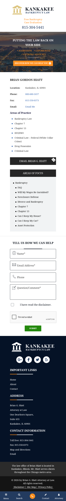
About (13, 384)
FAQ (20, 187)
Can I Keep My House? (29, 216)
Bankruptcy (21, 182)
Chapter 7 (23, 206)
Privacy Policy (45, 487)
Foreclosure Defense (28, 197)
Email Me (30, 106)
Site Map (31, 487)
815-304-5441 (33, 27)
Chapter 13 (23, 211)
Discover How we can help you (31, 63)
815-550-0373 (21, 444)
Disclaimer (19, 487)
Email (13, 453)
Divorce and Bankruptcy (30, 201)
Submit (33, 328)
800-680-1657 (32, 94)
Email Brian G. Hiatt (33, 161)
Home (13, 379)
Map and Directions (20, 449)
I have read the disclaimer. (35, 304)
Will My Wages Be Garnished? (33, 192)
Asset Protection (26, 225)
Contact (14, 388)
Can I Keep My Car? (28, 220)
